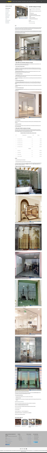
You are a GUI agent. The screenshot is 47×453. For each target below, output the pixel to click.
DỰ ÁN (31, 1)
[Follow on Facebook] (5, 444)
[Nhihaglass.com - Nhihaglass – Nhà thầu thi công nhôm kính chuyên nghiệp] (8, 2)
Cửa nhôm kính (7, 9)
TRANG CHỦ (14, 1)
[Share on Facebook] (29, 23)
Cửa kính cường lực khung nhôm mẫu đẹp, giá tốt (18, 426)
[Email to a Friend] (31, 23)
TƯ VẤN (33, 1)
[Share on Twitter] (30, 23)
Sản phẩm (9, 4)
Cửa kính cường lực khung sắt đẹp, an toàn (25, 426)
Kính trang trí (6, 13)
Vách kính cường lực (7, 20)
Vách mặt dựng (7, 21)
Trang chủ (6, 4)
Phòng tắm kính (7, 16)
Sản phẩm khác (7, 17)
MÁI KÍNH (27, 1)
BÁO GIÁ (29, 1)
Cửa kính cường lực (12, 4)
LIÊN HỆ (35, 1)
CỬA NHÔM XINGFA (19, 1)
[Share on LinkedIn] (34, 23)
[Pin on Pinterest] (33, 23)
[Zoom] (16, 17)
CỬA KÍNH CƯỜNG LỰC (24, 1)
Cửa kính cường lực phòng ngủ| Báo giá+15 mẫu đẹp (31, 426)
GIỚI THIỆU (16, 1)
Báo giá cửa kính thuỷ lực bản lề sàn (38, 426)
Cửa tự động (6, 12)
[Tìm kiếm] (41, 1)
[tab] (15, 26)
